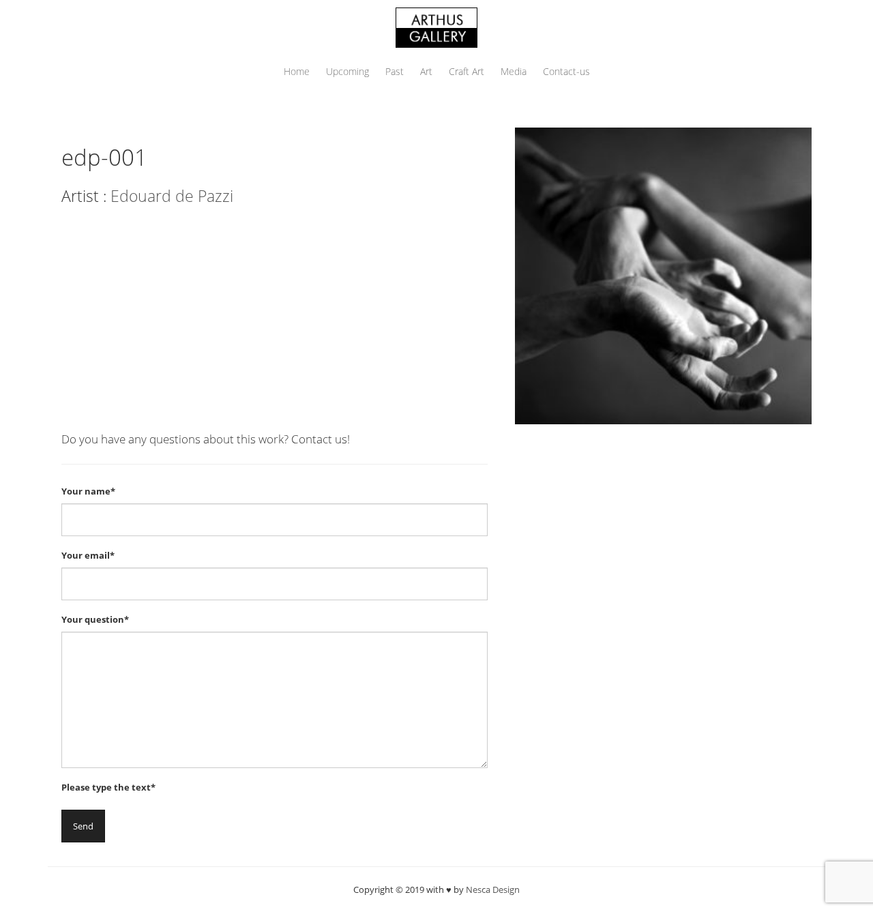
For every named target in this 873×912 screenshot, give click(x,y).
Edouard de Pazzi (171, 196)
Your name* (88, 491)
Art (426, 71)
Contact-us (566, 71)
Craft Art (466, 71)
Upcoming (347, 71)
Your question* (95, 619)
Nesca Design (493, 889)
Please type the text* (108, 787)
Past (394, 71)
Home (297, 71)
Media (514, 71)
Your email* (88, 555)
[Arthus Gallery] (436, 26)
